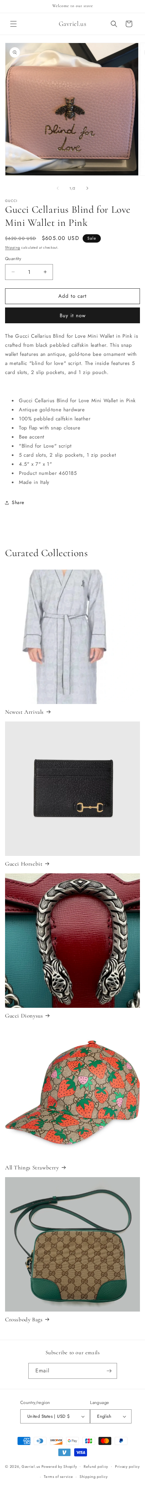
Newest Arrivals (24, 711)
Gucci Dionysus (24, 1015)
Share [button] (18, 502)
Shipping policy (94, 1476)
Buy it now (73, 315)
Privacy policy (127, 1466)
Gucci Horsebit (23, 863)
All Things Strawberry (32, 1167)
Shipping (12, 247)
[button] (13, 23)
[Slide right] (87, 188)
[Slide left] (57, 188)
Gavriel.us (31, 1466)
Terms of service (58, 1476)
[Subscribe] (109, 1371)
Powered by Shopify (59, 1466)
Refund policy (96, 1466)
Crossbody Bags (23, 1319)
